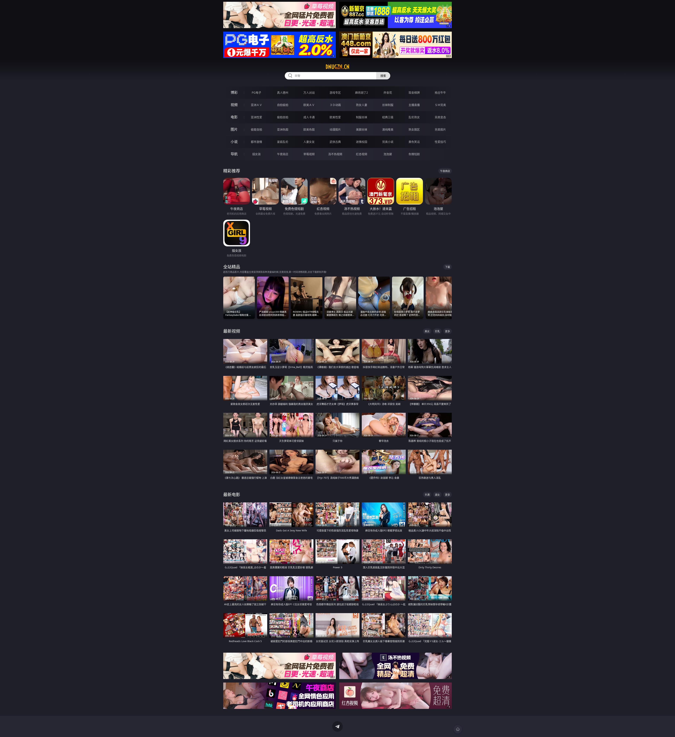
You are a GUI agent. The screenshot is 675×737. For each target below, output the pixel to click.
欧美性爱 (335, 117)
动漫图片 (335, 129)
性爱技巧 (440, 142)
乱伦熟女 (414, 117)
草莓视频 (309, 154)
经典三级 (387, 117)
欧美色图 (309, 129)
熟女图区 (414, 129)
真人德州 (282, 93)
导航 (234, 154)
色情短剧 (414, 154)
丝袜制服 (387, 105)
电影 (234, 117)
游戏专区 (335, 93)
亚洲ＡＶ (256, 105)
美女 (427, 331)
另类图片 (440, 129)
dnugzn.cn (337, 66)
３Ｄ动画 (335, 105)
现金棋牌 (414, 93)
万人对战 (309, 93)
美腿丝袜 (361, 129)
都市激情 (256, 142)
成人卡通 (309, 117)
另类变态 (440, 117)
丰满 (427, 494)
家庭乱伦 (282, 142)
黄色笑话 (414, 142)
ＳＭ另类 (440, 105)
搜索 (383, 76)
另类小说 (387, 142)
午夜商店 (282, 154)
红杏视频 (361, 154)
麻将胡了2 (361, 93)
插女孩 (256, 154)
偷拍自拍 (282, 117)
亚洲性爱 (256, 117)
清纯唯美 (387, 129)
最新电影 (231, 494)
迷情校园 (361, 142)
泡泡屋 (388, 154)
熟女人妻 (361, 105)
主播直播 (414, 105)
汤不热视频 (335, 154)
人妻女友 (309, 142)
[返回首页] (458, 729)
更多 (447, 331)
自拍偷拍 (282, 105)
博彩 (234, 92)
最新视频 (231, 331)
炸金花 (388, 93)
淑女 (437, 494)
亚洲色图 (282, 129)
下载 (447, 267)
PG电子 (256, 93)
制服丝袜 (361, 117)
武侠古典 (335, 142)
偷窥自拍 (256, 129)
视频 (234, 104)
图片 (234, 129)
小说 (234, 141)
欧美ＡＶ (309, 105)
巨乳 (437, 331)
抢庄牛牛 (440, 93)
